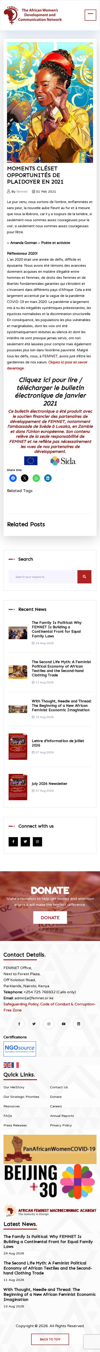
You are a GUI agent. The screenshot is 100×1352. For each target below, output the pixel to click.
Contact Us (59, 1087)
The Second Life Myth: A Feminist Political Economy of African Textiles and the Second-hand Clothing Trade (61, 669)
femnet (22, 192)
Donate (50, 917)
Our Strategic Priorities (21, 1097)
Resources (11, 1106)
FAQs (7, 1116)
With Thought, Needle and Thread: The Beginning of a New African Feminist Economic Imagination (61, 705)
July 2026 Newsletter (49, 783)
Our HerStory (13, 1087)
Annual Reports (62, 1116)
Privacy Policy (61, 1125)
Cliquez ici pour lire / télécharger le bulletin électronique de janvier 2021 (50, 391)
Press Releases (15, 1125)
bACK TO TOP (50, 1339)
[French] (15, 1065)
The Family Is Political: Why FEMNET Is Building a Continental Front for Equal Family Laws (57, 629)
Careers (56, 1106)
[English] (7, 1065)
